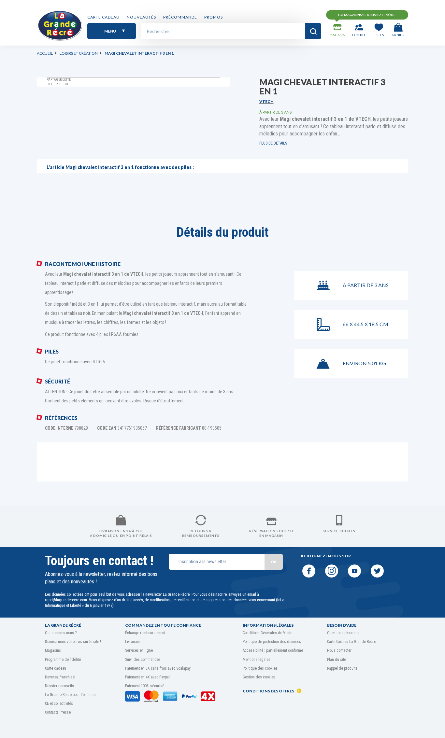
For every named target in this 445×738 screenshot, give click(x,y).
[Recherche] (313, 31)
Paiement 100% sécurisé (144, 686)
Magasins (53, 650)
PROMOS (213, 17)
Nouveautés (141, 17)
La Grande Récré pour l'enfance (70, 694)
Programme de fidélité (63, 659)
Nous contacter (339, 650)
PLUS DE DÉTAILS (273, 143)
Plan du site (336, 659)
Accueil (45, 53)
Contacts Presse (58, 712)
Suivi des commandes (143, 659)
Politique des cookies (260, 668)
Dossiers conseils (59, 686)
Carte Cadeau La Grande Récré (351, 641)
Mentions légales (256, 659)
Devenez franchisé (60, 677)
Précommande (180, 17)
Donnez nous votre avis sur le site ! (73, 641)
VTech (266, 101)
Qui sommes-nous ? (61, 633)
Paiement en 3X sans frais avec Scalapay (158, 668)
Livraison (132, 641)
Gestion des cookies (259, 677)
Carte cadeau (103, 17)
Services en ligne (139, 650)
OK (274, 561)
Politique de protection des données (272, 641)
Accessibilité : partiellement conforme (273, 650)
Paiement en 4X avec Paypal (147, 677)
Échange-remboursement (145, 633)
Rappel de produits (342, 668)
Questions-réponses (343, 633)
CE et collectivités (59, 703)
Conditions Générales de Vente (267, 633)
